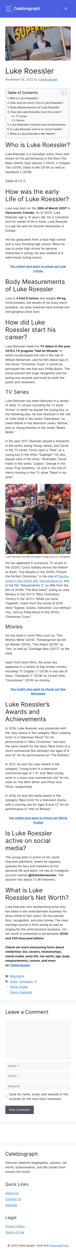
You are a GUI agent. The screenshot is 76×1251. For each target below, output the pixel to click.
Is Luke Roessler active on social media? (36, 129)
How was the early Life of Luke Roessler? (36, 102)
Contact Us (13, 1199)
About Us (12, 1193)
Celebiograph (20, 965)
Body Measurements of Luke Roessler (34, 107)
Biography (17, 976)
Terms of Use (14, 1232)
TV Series (21, 116)
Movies (20, 120)
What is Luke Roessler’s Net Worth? (32, 133)
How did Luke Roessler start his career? (36, 112)
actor (13, 981)
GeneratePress (59, 1245)
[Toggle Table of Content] (62, 93)
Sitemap (11, 1205)
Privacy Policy (15, 1226)
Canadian (26, 981)
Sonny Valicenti (21, 992)
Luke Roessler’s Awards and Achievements (38, 124)
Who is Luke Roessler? (24, 98)
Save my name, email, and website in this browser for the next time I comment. (38, 1097)
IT (35, 981)
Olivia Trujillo (19, 987)
